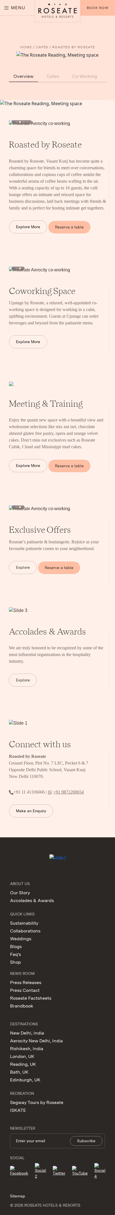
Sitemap (17, 1196)
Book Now (98, 8)
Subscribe (86, 1141)
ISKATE (18, 1110)
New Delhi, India (27, 1033)
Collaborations (25, 931)
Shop (15, 962)
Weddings (20, 938)
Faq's (15, 954)
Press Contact (25, 990)
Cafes (53, 76)
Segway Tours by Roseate (36, 1102)
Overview (23, 76)
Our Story (20, 892)
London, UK (22, 1056)
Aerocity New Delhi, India (36, 1040)
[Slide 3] (24, 122)
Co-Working (84, 76)
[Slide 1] (16, 122)
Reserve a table (69, 227)
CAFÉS (42, 47)
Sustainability (24, 923)
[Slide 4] (27, 122)
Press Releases (25, 982)
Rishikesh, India (26, 1048)
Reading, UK (23, 1064)
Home (26, 47)
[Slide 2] (20, 122)
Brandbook (21, 1006)
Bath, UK (19, 1072)
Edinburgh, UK (25, 1080)
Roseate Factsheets (30, 998)
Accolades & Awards (32, 900)
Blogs (16, 946)
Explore (23, 567)
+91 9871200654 (68, 792)
